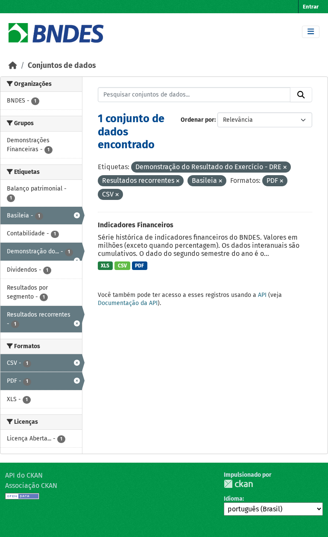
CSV (122, 266)
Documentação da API (128, 303)
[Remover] (285, 167)
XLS (105, 266)
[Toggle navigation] (310, 32)
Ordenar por (197, 119)
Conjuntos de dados (62, 65)
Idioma (233, 498)
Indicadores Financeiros (135, 225)
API (262, 295)
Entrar (311, 6)
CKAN (238, 483)
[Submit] (301, 95)
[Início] (13, 65)
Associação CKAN (31, 485)
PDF (139, 266)
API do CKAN (24, 475)
